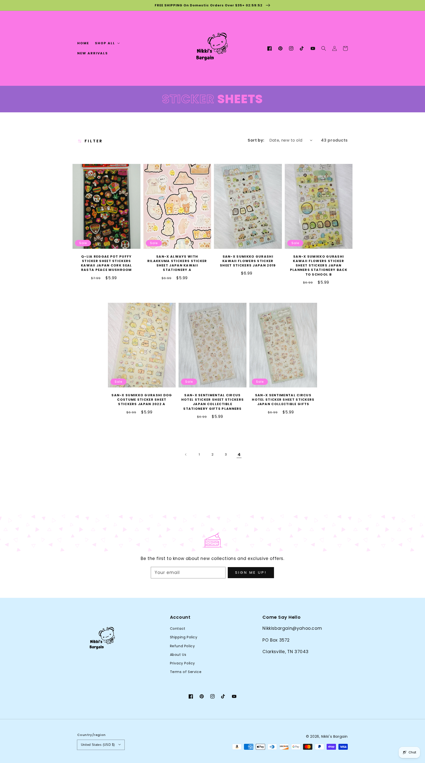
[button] (323, 48)
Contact (177, 628)
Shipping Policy (183, 637)
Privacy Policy (182, 663)
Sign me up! (251, 572)
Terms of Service (186, 671)
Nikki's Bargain (334, 736)
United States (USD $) (98, 745)
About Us (178, 654)
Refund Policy (182, 646)
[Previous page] (186, 454)
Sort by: (256, 140)
